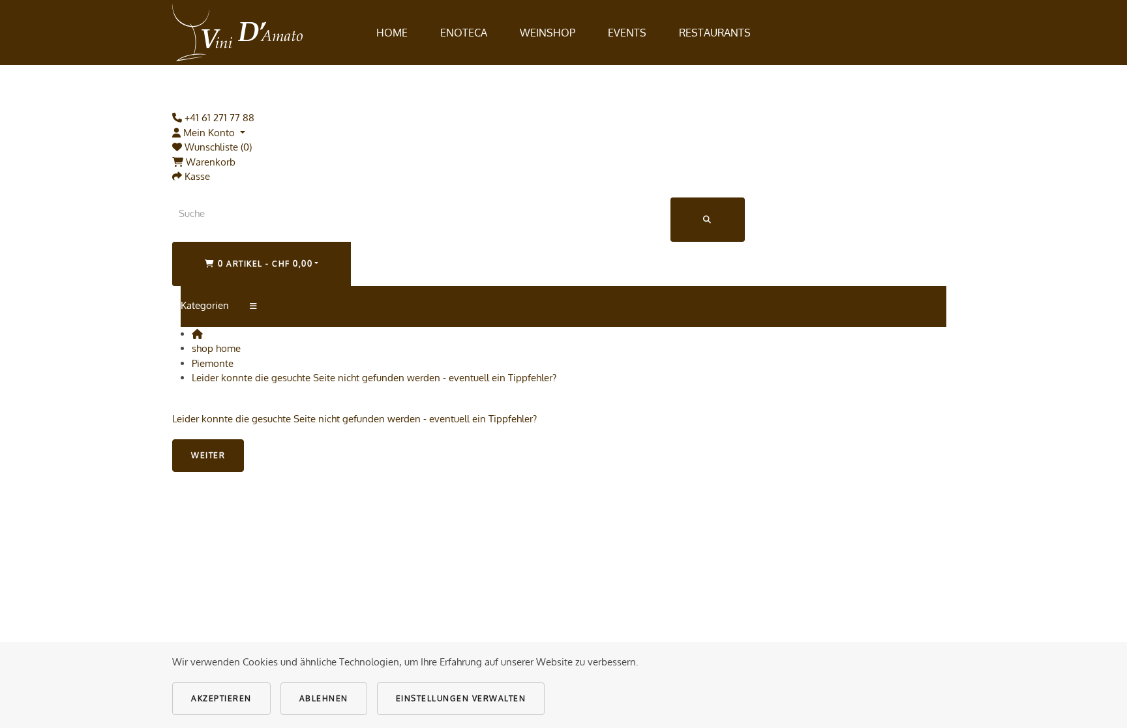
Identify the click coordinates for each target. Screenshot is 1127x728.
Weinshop (547, 32)
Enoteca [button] (463, 32)
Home (392, 32)
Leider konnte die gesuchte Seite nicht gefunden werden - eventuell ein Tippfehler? (374, 377)
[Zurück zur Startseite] (237, 32)
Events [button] (627, 32)
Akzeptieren (221, 698)
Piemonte (212, 363)
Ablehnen (323, 698)
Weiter (208, 455)
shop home (216, 348)
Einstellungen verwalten (461, 698)
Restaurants (715, 32)
